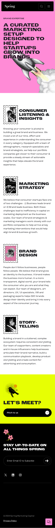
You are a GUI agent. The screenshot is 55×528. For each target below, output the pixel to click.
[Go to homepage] (10, 6)
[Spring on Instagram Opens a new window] (20, 475)
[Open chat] (48, 521)
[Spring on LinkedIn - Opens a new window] (13, 475)
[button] (41, 6)
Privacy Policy (10, 521)
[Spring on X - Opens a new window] (5, 475)
